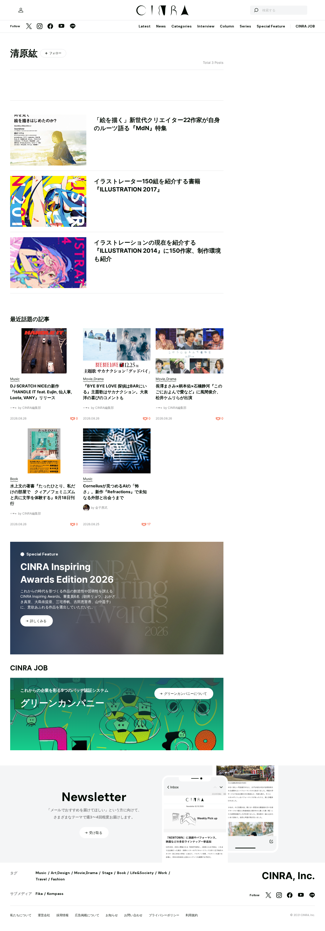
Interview (205, 26)
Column (227, 26)
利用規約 (192, 915)
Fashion (58, 879)
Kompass (55, 893)
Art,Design (60, 873)
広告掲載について (87, 915)
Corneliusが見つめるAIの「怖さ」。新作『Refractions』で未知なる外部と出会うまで (115, 491)
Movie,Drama (86, 873)
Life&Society (142, 873)
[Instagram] (39, 26)
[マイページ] (21, 10)
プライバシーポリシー (164, 915)
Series (245, 26)
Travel (41, 879)
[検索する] (256, 10)
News (161, 26)
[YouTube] (61, 26)
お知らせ (112, 915)
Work (162, 873)
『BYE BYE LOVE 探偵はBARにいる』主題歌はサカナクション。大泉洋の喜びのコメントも (115, 391)
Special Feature (271, 26)
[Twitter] (29, 26)
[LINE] (72, 26)
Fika (39, 893)
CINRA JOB (305, 26)
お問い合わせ (133, 915)
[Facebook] (50, 26)
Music (41, 873)
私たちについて (20, 915)
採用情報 (62, 915)
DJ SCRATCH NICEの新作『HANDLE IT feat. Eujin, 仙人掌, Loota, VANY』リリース (41, 391)
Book (121, 873)
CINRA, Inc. (288, 875)
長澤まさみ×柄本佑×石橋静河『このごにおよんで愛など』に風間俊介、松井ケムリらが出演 (189, 391)
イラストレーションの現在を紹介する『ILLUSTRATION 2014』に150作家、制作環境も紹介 (157, 250)
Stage (107, 873)
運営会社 (44, 915)
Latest (145, 26)
